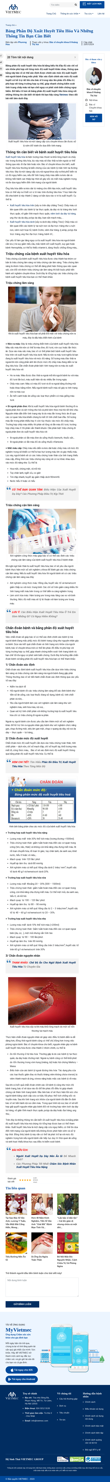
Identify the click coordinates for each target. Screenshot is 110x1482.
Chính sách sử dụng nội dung (94, 1417)
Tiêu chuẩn (64, 1413)
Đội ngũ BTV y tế (92, 1450)
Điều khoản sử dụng (94, 1409)
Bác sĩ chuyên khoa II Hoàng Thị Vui (55, 43)
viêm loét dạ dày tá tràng (63, 213)
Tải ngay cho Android (23, 1379)
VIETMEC (13, 8)
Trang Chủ (51, 13)
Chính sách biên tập (94, 1433)
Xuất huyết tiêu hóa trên (22, 205)
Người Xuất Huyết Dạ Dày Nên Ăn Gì (39, 1156)
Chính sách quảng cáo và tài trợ (93, 1441)
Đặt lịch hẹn (94, 4)
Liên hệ (101, 13)
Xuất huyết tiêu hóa (15, 157)
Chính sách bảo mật (94, 1426)
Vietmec (63, 94)
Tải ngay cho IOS (23, 1370)
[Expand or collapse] (75, 57)
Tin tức (62, 1420)
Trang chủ (10, 25)
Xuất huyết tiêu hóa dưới (22, 222)
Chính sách (90, 1402)
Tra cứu (88, 13)
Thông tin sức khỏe (69, 13)
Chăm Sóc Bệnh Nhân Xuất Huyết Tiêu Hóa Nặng (46, 1165)
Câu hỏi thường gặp (68, 1399)
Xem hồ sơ (94, 118)
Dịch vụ (62, 1406)
